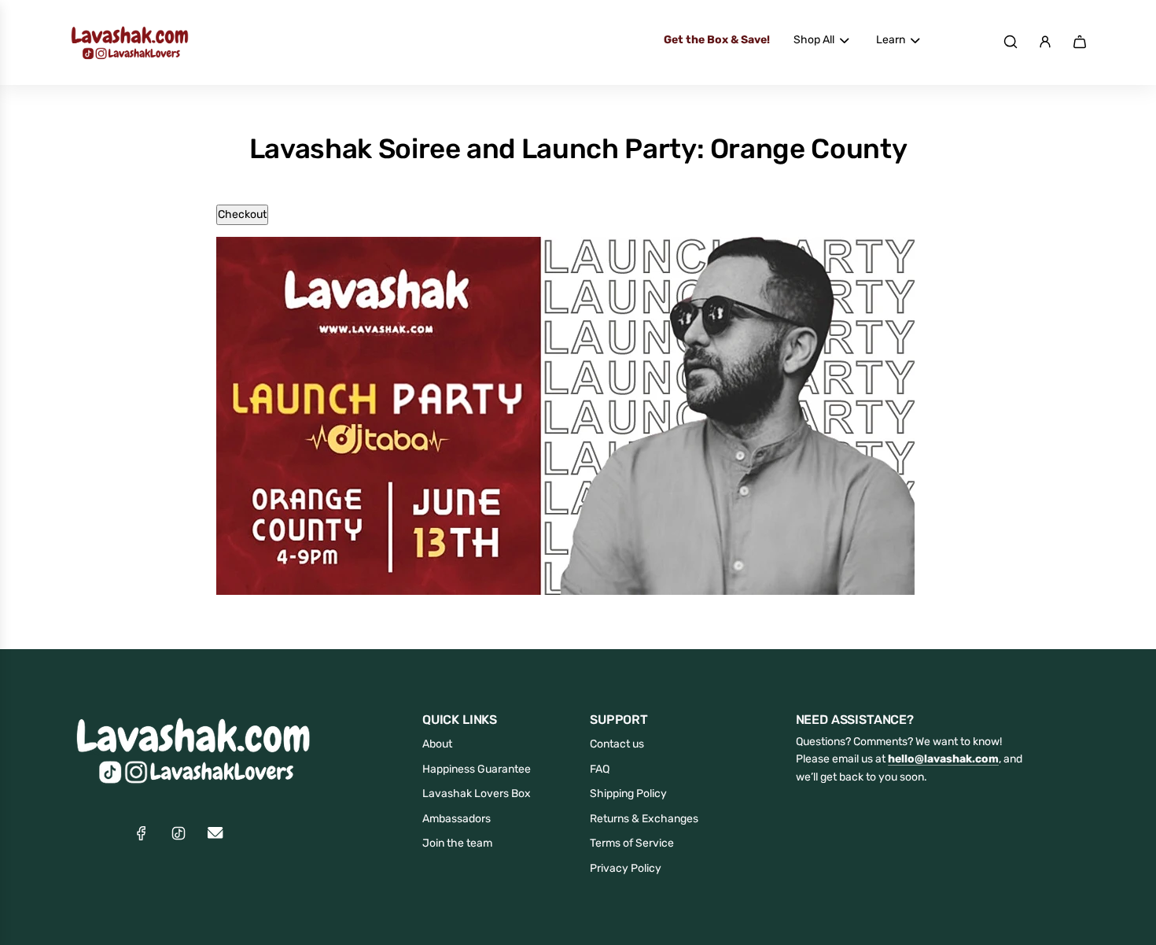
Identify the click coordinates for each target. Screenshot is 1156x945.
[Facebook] (141, 833)
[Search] (1010, 41)
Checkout (242, 214)
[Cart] (1079, 41)
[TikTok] (178, 833)
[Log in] (1045, 41)
